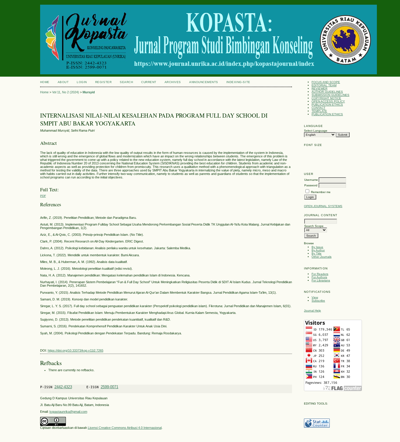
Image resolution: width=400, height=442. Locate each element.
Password (310, 185)
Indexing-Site (238, 82)
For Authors (319, 277)
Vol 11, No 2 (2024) (65, 92)
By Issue (317, 247)
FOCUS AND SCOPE (326, 82)
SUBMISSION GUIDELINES (330, 95)
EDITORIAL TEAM (324, 85)
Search (126, 82)
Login (82, 82)
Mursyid (89, 92)
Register (103, 82)
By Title (317, 253)
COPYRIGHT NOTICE (326, 98)
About (63, 82)
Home (44, 82)
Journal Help (312, 310)
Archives (173, 82)
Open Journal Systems (323, 206)
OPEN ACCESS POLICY (328, 101)
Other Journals (321, 256)
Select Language (315, 130)
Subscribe (318, 300)
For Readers (320, 274)
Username (311, 179)
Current (148, 82)
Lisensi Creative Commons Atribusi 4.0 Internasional (125, 427)
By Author (318, 250)
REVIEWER (319, 88)
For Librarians (321, 280)
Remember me (321, 192)
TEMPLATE (319, 111)
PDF (43, 195)
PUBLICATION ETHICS (327, 104)
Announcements (203, 82)
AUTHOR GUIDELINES (327, 91)
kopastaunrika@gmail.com (68, 411)
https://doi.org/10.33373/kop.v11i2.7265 (75, 350)
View (315, 297)
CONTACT (318, 107)
